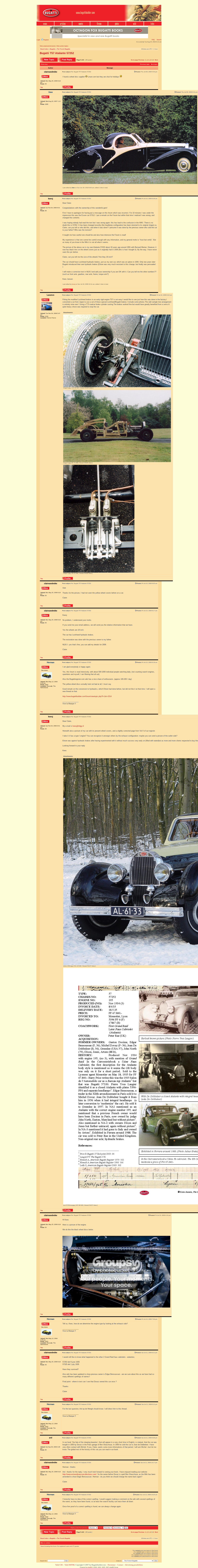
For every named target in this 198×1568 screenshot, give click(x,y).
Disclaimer (111, 1565)
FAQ (153, 39)
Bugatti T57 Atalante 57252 (57, 53)
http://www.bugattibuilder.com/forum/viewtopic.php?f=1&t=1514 (87, 696)
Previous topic (145, 64)
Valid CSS (59, 1565)
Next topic (154, 64)
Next (156, 60)
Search (158, 39)
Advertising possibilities (134, 1565)
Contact (120, 1565)
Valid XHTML (70, 1565)
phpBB (90, 1567)
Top (41, 87)
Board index (44, 49)
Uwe (73, 187)
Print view (44, 64)
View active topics (62, 46)
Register (46, 40)
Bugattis (52, 49)
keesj (73, 284)
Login (38, 40)
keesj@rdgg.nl (78, 726)
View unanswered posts (47, 46)
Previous (141, 60)
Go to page (134, 60)
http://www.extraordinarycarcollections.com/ (79, 1474)
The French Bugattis (63, 49)
